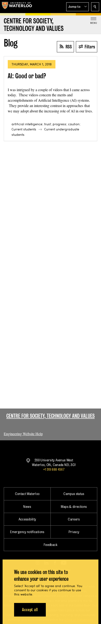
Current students (24, 129)
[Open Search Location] (95, 6)
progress (59, 124)
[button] (77, 7)
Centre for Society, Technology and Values (50, 416)
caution (73, 124)
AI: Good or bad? (27, 76)
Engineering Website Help (23, 433)
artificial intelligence (27, 124)
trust (47, 124)
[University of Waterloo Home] (17, 6)
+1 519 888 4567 (54, 469)
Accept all (30, 609)
